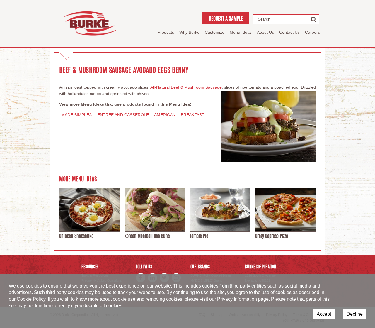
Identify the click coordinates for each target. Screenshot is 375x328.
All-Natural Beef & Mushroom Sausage (186, 87)
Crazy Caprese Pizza (271, 236)
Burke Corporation (90, 23)
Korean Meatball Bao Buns (147, 236)
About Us (265, 32)
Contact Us (289, 32)
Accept (324, 314)
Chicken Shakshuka (76, 236)
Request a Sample (226, 18)
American (164, 114)
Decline (355, 314)
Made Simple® (76, 114)
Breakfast (192, 114)
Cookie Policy (31, 299)
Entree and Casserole (123, 114)
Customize (214, 32)
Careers (312, 32)
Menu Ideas (241, 32)
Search (264, 19)
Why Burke (189, 32)
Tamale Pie (199, 236)
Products (166, 32)
